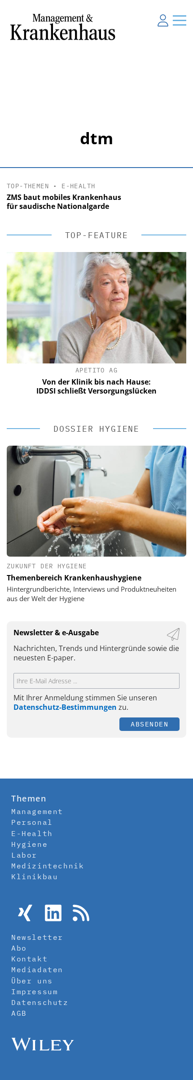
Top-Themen (28, 186)
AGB (19, 1013)
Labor (24, 854)
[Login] (163, 20)
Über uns (32, 980)
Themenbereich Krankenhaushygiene (74, 578)
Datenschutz (40, 1002)
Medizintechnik (47, 865)
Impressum (34, 991)
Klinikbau (34, 876)
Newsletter (37, 937)
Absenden (149, 724)
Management (37, 811)
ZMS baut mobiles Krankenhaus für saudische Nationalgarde (64, 202)
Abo (19, 947)
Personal (32, 822)
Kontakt (29, 958)
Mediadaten (37, 969)
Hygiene (29, 844)
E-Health (78, 186)
